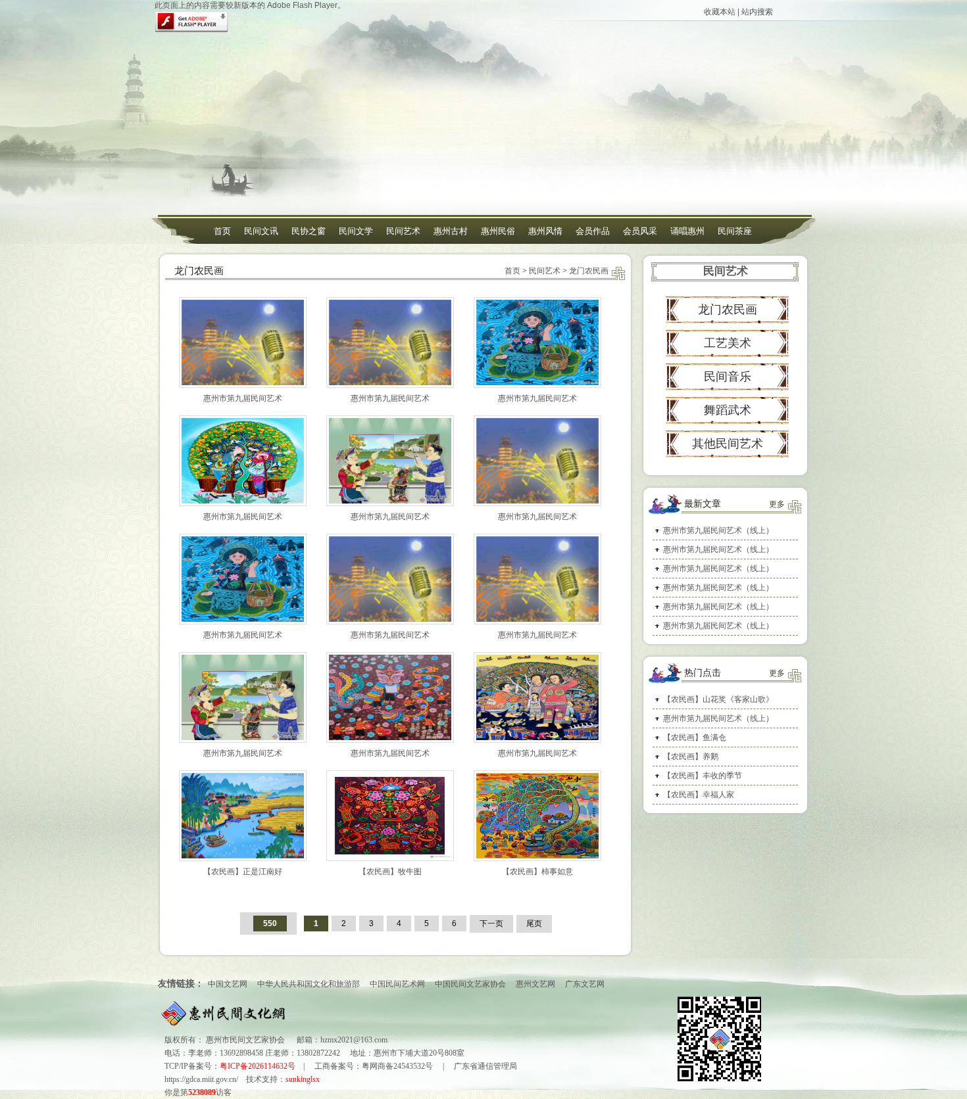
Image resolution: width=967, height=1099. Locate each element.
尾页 (534, 923)
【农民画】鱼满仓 (694, 737)
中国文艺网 (227, 984)
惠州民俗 (498, 231)
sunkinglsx (302, 1079)
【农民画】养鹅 (690, 756)
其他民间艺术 (727, 443)
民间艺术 (403, 231)
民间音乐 (727, 376)
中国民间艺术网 (397, 984)
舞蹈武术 (727, 410)
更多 (777, 504)
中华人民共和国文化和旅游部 (308, 984)
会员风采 (640, 231)
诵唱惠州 (687, 231)
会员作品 (593, 231)
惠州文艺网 (535, 984)
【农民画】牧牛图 (390, 871)
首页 (222, 231)
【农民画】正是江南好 (242, 871)
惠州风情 (545, 231)
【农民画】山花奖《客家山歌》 (718, 699)
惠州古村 (451, 231)
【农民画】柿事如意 (537, 871)
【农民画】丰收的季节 (702, 775)
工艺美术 (727, 343)
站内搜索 (757, 11)
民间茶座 (735, 231)
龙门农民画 (588, 270)
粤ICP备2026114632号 (257, 1066)
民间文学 (356, 231)
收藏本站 (719, 11)
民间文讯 (261, 231)
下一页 (491, 923)
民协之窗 (308, 231)
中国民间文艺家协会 (470, 984)
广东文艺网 (585, 984)
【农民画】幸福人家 (698, 794)
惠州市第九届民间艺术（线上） (718, 530)
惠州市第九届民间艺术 (242, 398)
